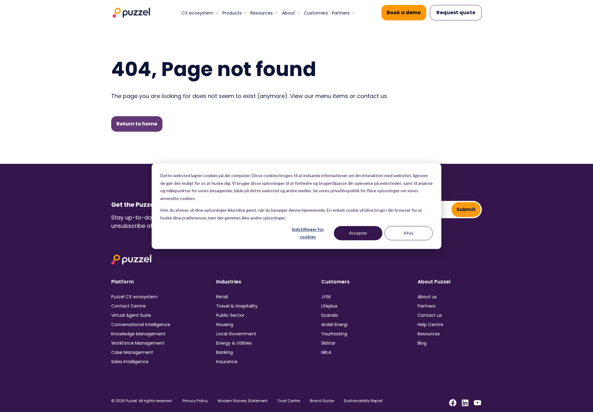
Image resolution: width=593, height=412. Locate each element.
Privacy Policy (195, 400)
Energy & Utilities (234, 343)
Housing (224, 324)
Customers (316, 13)
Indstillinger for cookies (308, 233)
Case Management (132, 352)
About (288, 13)
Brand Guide (322, 400)
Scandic (330, 315)
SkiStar (328, 343)
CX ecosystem (197, 13)
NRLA (326, 352)
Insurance (227, 361)
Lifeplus (329, 306)
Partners (341, 13)
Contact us (430, 315)
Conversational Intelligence (140, 324)
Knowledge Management (138, 334)
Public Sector (230, 315)
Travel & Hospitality (237, 306)
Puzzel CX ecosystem (134, 297)
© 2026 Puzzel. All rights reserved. (142, 400)
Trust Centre (288, 400)
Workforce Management (138, 343)
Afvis (409, 233)
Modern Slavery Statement (242, 400)
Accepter (358, 233)
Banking (224, 352)
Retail (222, 297)
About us (427, 297)
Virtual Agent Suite (131, 315)
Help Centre (430, 324)
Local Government (236, 334)
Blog (422, 343)
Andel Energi (334, 324)
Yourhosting (334, 334)
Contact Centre (128, 306)
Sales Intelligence (130, 361)
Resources (261, 13)
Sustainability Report (363, 400)
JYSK (326, 297)
